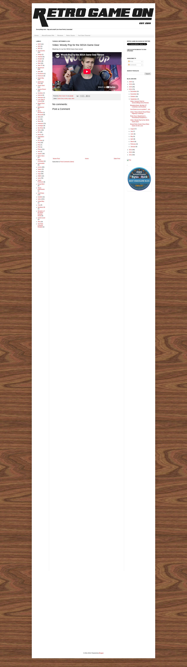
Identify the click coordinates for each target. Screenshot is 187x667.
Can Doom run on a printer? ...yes (140, 109)
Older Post (117, 158)
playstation (41, 136)
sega (69, 98)
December (134, 91)
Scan (39, 171)
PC (39, 132)
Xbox (39, 221)
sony (39, 178)
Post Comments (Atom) (67, 161)
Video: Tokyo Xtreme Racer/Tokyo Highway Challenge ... (140, 112)
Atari (39, 63)
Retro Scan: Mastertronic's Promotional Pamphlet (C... (139, 116)
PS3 (39, 145)
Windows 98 (41, 207)
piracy (39, 134)
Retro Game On (63, 96)
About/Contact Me (48, 35)
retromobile (41, 163)
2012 (130, 152)
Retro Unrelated (41, 160)
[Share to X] (85, 96)
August (133, 129)
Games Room (42, 89)
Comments (133, 65)
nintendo (40, 123)
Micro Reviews (40, 111)
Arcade (40, 59)
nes (39, 119)
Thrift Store (41, 193)
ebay (39, 71)
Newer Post (56, 158)
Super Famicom (40, 181)
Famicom (40, 76)
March (133, 141)
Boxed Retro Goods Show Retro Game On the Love (139, 124)
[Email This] (81, 96)
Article (39, 61)
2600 (39, 44)
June (132, 134)
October (133, 96)
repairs (40, 153)
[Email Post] (77, 96)
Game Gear (60, 98)
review (66, 98)
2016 (130, 84)
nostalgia (40, 125)
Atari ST (40, 65)
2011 (130, 155)
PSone (40, 149)
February (133, 144)
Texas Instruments (41, 188)
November (134, 94)
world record (41, 218)
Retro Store (41, 156)
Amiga (40, 54)
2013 (130, 150)
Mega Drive (41, 103)
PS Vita (40, 140)
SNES (39, 176)
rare (39, 151)
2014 (130, 89)
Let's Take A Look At (41, 100)
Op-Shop (40, 128)
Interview (40, 97)
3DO (39, 46)
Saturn (40, 169)
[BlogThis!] (83, 96)
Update (40, 197)
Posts (131, 61)
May (132, 136)
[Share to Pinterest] (89, 96)
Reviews (60, 35)
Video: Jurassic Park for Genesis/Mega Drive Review (139, 102)
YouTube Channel (84, 35)
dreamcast (41, 67)
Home (36, 35)
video (72, 98)
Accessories (41, 50)
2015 (130, 87)
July (132, 131)
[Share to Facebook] (87, 96)
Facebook (41, 73)
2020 (130, 81)
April (132, 139)
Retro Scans (70, 35)
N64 (39, 117)
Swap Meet (41, 184)
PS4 (39, 147)
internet (40, 95)
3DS (39, 48)
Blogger (101, 653)
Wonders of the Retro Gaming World (41, 213)
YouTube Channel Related (40, 225)
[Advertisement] (42, 263)
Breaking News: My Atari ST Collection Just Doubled (138, 106)
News (39, 121)
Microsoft (40, 114)
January (133, 146)
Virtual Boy (41, 201)
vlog (39, 205)
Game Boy (41, 78)
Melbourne (41, 107)
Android (40, 56)
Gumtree (40, 93)
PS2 (39, 142)
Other (39, 130)
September (134, 99)
